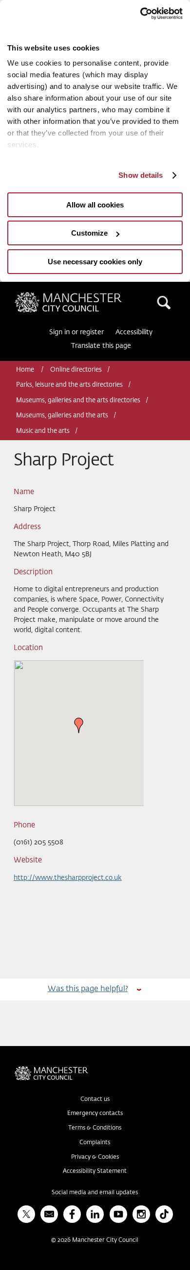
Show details (140, 175)
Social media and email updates (95, 1193)
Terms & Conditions (94, 1128)
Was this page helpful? (88, 989)
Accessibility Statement (95, 1171)
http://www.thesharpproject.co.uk (68, 878)
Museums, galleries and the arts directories (78, 400)
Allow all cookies (95, 205)
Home (26, 370)
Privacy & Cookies (95, 1157)
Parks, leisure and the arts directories (69, 385)
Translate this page (101, 346)
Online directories (76, 370)
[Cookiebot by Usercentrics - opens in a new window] (140, 13)
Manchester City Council (85, 295)
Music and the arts (43, 431)
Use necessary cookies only (95, 261)
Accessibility (133, 332)
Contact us (95, 1099)
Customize (89, 233)
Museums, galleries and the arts (62, 415)
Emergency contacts (95, 1113)
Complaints (94, 1143)
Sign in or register (76, 332)
